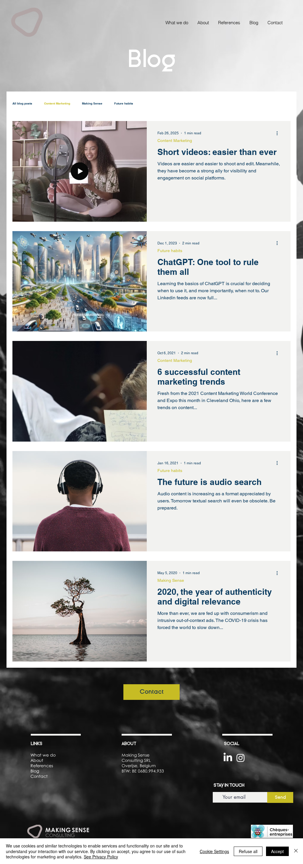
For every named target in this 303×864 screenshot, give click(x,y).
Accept (277, 851)
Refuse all (248, 851)
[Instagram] (240, 757)
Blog (34, 770)
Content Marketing (57, 103)
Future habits (123, 103)
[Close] (295, 851)
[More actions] (279, 133)
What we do (43, 754)
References (41, 765)
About (36, 760)
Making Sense (92, 103)
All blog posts (22, 103)
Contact (39, 776)
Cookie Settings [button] (214, 851)
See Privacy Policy (101, 857)
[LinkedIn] (228, 757)
